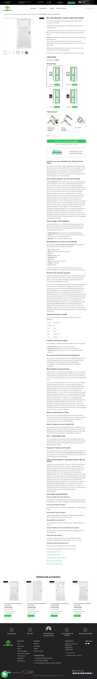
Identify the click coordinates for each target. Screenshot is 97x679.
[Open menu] (93, 8)
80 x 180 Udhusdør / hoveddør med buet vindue (37, 604)
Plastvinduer (37, 646)
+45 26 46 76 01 (87, 3)
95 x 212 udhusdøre (62, 456)
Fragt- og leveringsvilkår (23, 653)
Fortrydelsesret (21, 655)
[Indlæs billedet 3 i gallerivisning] (14, 52)
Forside (5, 14)
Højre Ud (54, 106)
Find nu (4, 675)
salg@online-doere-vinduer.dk (74, 655)
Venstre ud (71, 106)
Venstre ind (71, 84)
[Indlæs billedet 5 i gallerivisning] (22, 52)
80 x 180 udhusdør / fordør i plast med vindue (13, 604)
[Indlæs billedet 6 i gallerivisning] (26, 52)
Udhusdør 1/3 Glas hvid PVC (29, 14)
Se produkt (7, 615)
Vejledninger (20, 658)
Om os (18, 643)
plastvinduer (57, 548)
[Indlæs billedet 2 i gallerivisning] (9, 52)
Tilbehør (36, 648)
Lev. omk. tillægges (8, 609)
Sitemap (62, 675)
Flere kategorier (21, 660)
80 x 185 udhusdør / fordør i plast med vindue (82, 604)
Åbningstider (20, 646)
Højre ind (54, 84)
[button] (34, 8)
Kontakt (19, 648)
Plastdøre (11, 14)
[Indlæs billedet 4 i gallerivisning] (18, 52)
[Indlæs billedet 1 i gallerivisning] (5, 52)
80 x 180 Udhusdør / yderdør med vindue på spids (59, 604)
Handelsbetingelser (22, 651)
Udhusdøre (18, 14)
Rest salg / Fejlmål (38, 651)
